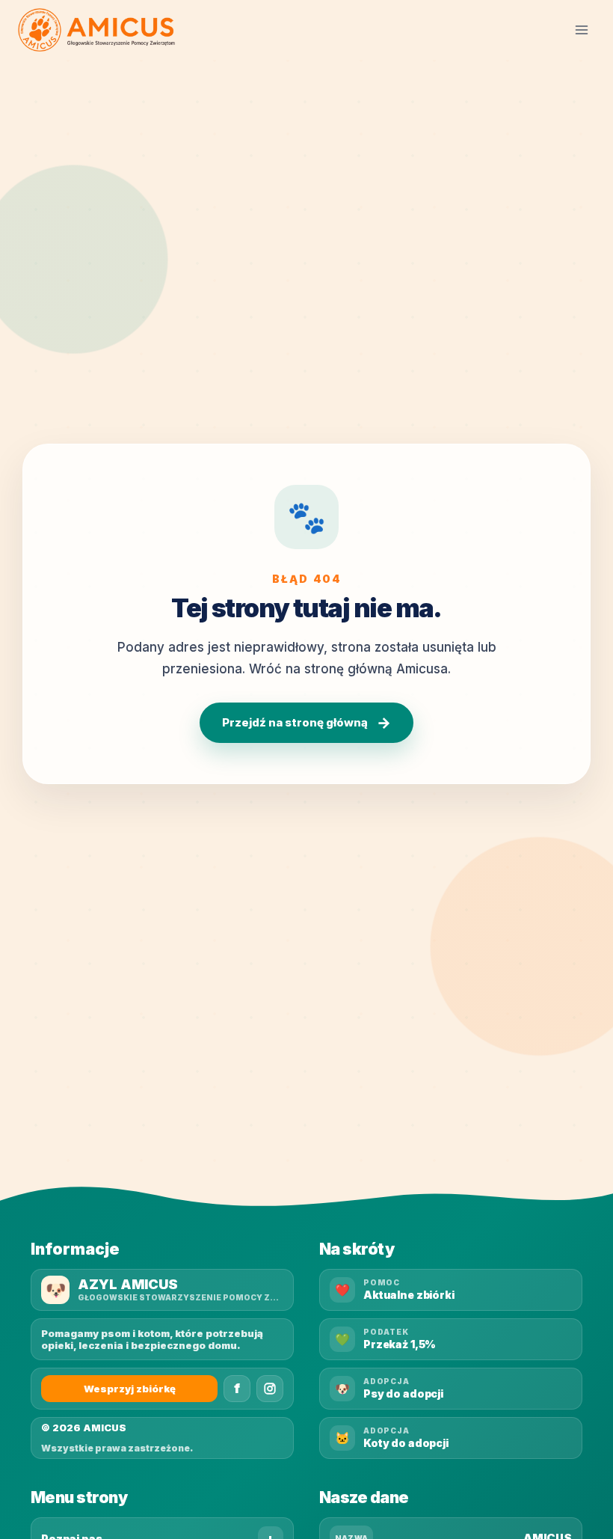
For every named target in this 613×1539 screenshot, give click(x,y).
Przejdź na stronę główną (306, 723)
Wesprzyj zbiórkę (130, 1389)
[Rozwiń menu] (581, 29)
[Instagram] (269, 1388)
